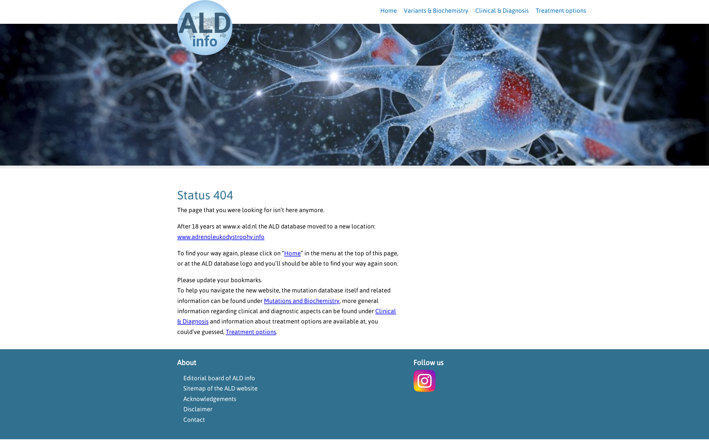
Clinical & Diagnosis (502, 10)
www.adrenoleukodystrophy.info (220, 237)
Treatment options (251, 332)
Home (292, 253)
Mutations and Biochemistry (302, 301)
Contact (194, 419)
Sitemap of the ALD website (220, 388)
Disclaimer (197, 409)
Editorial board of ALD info (219, 378)
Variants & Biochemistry (436, 10)
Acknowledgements (209, 399)
